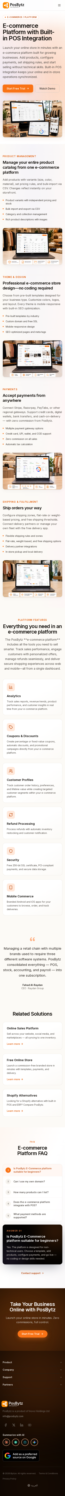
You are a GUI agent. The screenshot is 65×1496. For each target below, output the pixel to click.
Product (7, 1362)
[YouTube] (30, 1425)
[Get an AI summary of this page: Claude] (6, 1442)
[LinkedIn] (22, 1425)
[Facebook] (6, 1425)
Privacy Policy (9, 1478)
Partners (8, 1384)
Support (7, 1377)
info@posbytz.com (13, 1416)
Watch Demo (47, 88)
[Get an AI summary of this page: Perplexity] (25, 1442)
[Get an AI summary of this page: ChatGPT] (15, 1442)
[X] (14, 1425)
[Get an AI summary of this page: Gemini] (34, 1442)
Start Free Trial (16, 88)
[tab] (32, 1170)
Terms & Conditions (48, 1473)
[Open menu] (59, 5)
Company (8, 1369)
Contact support (30, 1273)
